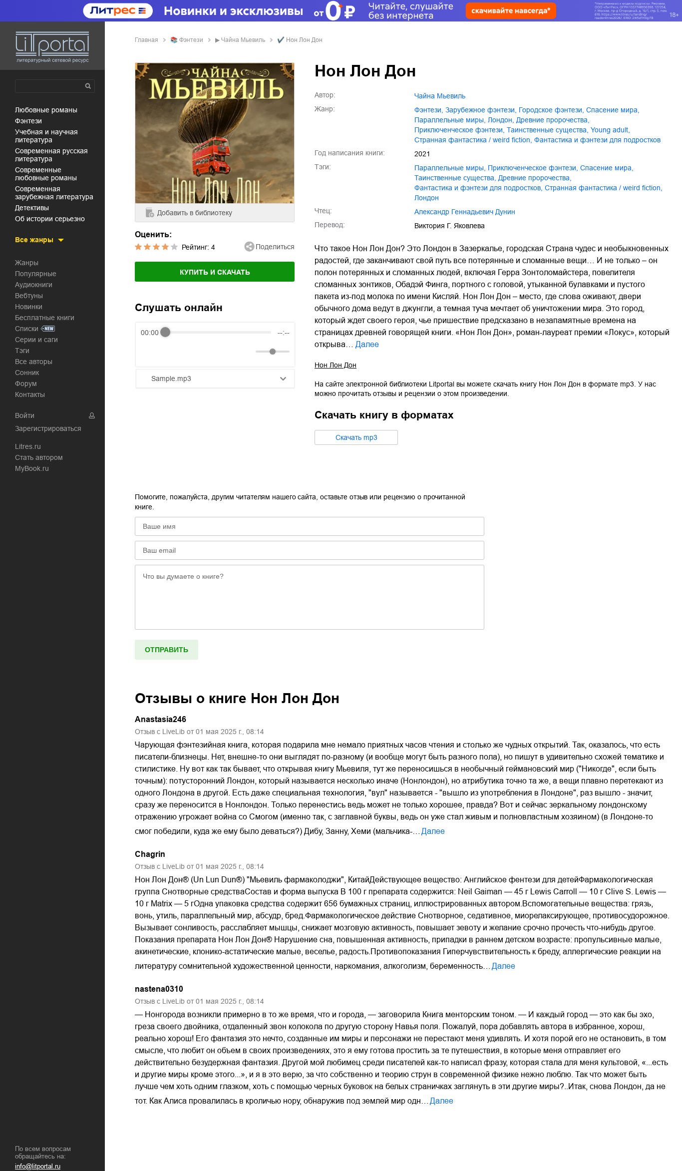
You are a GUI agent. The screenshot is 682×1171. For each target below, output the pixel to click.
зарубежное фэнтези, (481, 110)
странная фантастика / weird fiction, (473, 140)
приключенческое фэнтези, (459, 130)
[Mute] (246, 351)
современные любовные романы (46, 174)
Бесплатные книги (44, 318)
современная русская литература (51, 155)
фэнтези (28, 121)
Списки (26, 329)
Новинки (28, 307)
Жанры (26, 263)
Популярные (35, 274)
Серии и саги (36, 340)
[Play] (173, 352)
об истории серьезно (50, 219)
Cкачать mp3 (356, 437)
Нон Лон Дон (335, 365)
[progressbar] (218, 333)
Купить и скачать (215, 272)
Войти (24, 415)
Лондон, (501, 120)
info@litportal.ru (37, 1166)
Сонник (27, 373)
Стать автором (39, 457)
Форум (26, 384)
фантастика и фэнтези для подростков (597, 140)
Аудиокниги (33, 285)
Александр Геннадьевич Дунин (464, 212)
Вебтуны (29, 296)
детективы (32, 208)
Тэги (22, 351)
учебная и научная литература (46, 136)
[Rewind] (151, 351)
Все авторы (33, 362)
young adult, (610, 130)
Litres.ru (28, 446)
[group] (215, 345)
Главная (146, 39)
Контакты (30, 394)
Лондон (426, 198)
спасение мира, (613, 110)
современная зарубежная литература (54, 193)
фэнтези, (428, 110)
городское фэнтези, (551, 110)
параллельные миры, (450, 120)
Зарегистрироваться (48, 428)
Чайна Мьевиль (243, 39)
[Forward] (194, 351)
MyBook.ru (32, 468)
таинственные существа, (548, 130)
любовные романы (46, 110)
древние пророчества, (553, 120)
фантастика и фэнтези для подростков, (478, 188)
